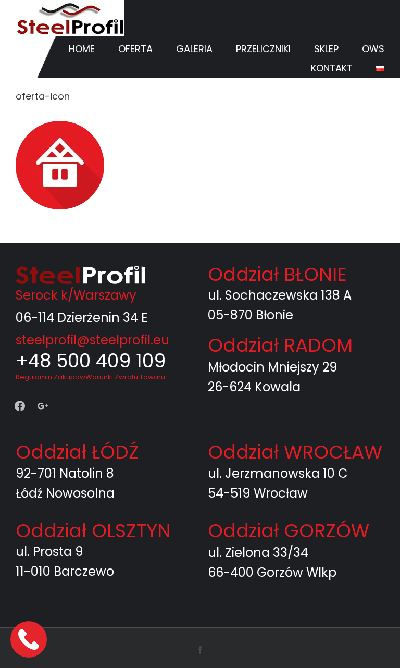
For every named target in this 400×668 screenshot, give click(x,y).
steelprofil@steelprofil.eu (92, 340)
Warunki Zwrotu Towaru (125, 377)
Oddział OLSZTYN (93, 530)
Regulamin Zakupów (50, 377)
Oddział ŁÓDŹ (77, 452)
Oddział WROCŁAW (295, 452)
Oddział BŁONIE (277, 274)
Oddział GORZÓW (288, 530)
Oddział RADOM (280, 345)
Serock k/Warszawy (76, 295)
